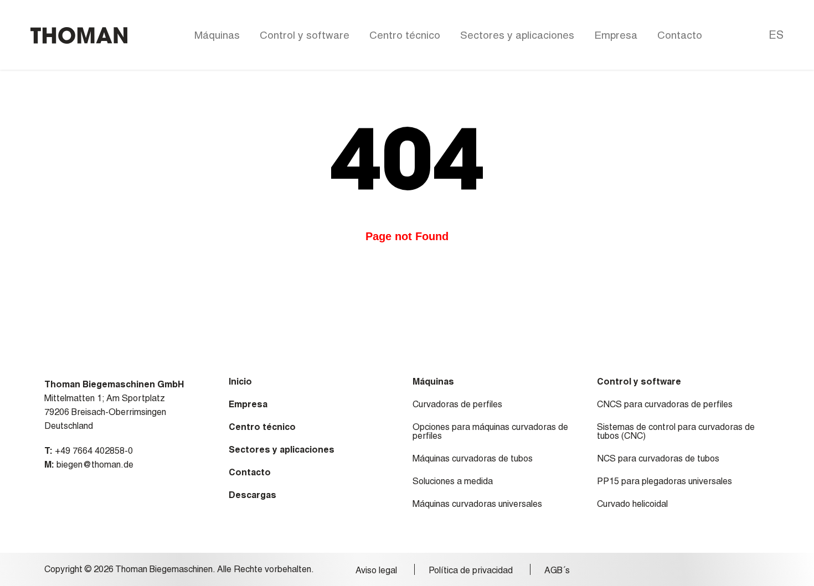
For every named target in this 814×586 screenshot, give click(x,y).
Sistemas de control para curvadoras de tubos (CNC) (676, 431)
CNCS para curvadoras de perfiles (665, 404)
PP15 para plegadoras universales (664, 481)
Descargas (252, 495)
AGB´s (557, 570)
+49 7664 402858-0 (94, 450)
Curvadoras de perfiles (457, 404)
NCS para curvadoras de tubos (658, 458)
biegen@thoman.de (94, 464)
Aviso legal (376, 570)
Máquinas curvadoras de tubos (473, 458)
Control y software (304, 35)
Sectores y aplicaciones (517, 35)
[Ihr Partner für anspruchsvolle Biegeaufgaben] (78, 35)
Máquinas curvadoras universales (477, 504)
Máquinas (217, 35)
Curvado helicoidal (632, 504)
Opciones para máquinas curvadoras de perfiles (490, 431)
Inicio (240, 381)
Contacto (679, 35)
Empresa (615, 35)
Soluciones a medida (453, 481)
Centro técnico (404, 35)
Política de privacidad (471, 570)
